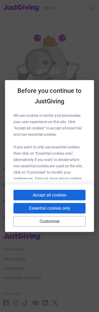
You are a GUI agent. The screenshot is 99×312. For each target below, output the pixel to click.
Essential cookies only (49, 208)
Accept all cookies (49, 195)
